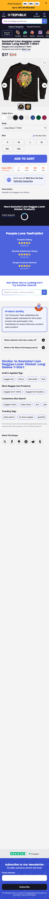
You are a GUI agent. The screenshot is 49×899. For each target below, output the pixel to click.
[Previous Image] (4, 85)
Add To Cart (24, 159)
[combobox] (22, 21)
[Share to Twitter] (5, 441)
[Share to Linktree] (19, 441)
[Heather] (9, 117)
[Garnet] (44, 117)
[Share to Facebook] (12, 441)
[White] (4, 117)
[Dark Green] (38, 117)
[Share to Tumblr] (40, 441)
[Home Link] (17, 14)
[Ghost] (27, 117)
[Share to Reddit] (33, 441)
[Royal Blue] (33, 117)
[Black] (15, 117)
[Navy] (21, 117)
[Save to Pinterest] (26, 441)
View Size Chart (40, 135)
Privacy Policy (31, 893)
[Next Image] (44, 85)
